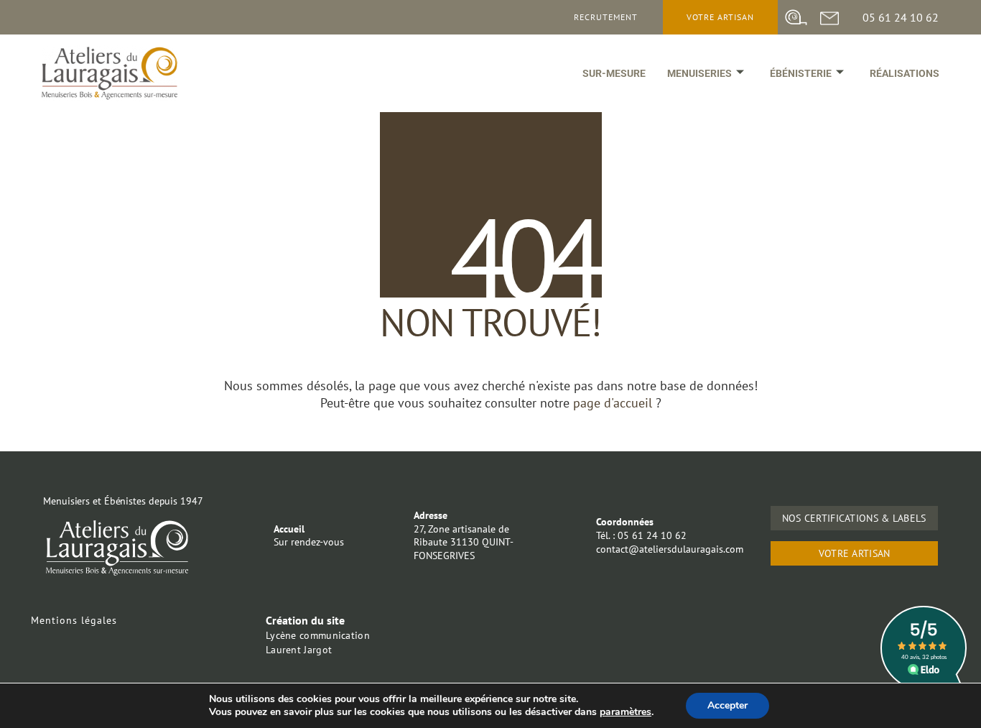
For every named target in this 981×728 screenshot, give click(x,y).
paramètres (625, 712)
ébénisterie (801, 73)
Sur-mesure (614, 73)
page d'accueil (614, 403)
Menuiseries (699, 73)
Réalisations (904, 73)
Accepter (727, 705)
